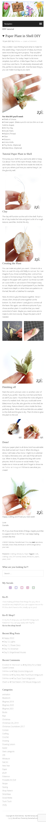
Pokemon (6, 776)
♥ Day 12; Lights (8, 641)
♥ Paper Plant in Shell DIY (21, 36)
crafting (5, 556)
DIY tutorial (17, 556)
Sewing (5, 787)
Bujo (4, 715)
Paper (26, 554)
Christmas (6, 719)
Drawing (5, 740)
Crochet (5, 737)
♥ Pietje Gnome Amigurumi (22, 671)
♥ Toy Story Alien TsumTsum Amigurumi (27, 675)
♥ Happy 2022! (8, 638)
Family (10, 818)
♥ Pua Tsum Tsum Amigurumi (23, 678)
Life (3, 755)
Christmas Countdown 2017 (13, 726)
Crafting (13, 554)
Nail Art (5, 762)
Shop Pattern (7, 790)
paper (37, 556)
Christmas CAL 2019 (10, 723)
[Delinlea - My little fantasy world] (23, 15)
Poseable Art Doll (9, 780)
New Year (6, 765)
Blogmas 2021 (8, 708)
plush (4, 773)
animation (6, 694)
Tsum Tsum (7, 801)
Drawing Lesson (8, 744)
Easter (4, 748)
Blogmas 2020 (8, 705)
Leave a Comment (29, 41)
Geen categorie (8, 751)
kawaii (24, 556)
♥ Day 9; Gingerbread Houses (14, 652)
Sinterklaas (6, 794)
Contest (5, 730)
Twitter (7, 467)
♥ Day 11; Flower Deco (11, 645)
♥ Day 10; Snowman (10, 649)
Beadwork (6, 698)
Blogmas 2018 (8, 701)
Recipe (5, 783)
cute (10, 556)
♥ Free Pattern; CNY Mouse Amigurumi (25, 682)
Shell (8, 559)
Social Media (7, 797)
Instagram (17, 467)
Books (4, 712)
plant (4, 559)
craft (36, 554)
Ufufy (4, 805)
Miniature (20, 554)
